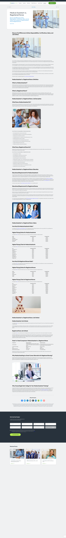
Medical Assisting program (44, 389)
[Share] (38, 400)
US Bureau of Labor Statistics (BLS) (21, 228)
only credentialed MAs (47, 180)
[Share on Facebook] (22, 400)
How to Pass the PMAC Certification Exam (48, 461)
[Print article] (36, 400)
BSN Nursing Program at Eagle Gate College (32, 198)
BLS (17, 234)
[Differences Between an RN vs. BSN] (33, 454)
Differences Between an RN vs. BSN (32, 460)
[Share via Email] (30, 400)
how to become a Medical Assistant (29, 76)
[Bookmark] (44, 400)
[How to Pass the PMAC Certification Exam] (49, 454)
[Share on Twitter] (25, 400)
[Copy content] (41, 400)
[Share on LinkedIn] (27, 400)
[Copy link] (33, 400)
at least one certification (49, 178)
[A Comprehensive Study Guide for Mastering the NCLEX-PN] (17, 454)
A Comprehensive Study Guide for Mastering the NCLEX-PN (16, 461)
